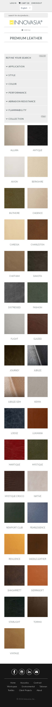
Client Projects (25, 690)
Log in (13, 3)
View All (42, 56)
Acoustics (24, 682)
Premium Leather (26, 38)
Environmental (28, 686)
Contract (38, 682)
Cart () (25, 3)
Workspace (12, 686)
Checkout (36, 3)
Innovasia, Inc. (29, 699)
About (39, 690)
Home (13, 682)
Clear (43, 116)
